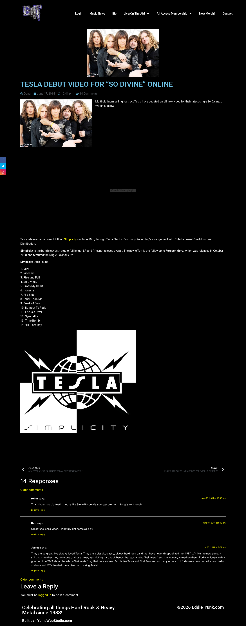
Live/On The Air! (134, 13)
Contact (227, 13)
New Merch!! (207, 13)
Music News (97, 13)
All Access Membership (172, 13)
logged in (44, 595)
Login (78, 13)
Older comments (31, 490)
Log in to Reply (38, 510)
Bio (114, 13)
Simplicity (70, 239)
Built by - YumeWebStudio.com (47, 620)
